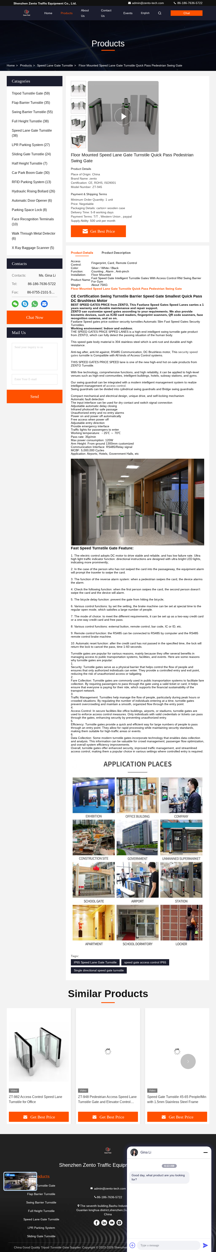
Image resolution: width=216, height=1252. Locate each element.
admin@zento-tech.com (148, 3)
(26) (33, 191)
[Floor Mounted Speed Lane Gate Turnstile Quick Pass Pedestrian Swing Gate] (123, 116)
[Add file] (132, 1245)
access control (116, 385)
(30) (31, 172)
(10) (33, 221)
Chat (187, 13)
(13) (31, 182)
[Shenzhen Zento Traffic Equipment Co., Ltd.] (27, 13)
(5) (33, 248)
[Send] (205, 1245)
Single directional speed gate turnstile (99, 970)
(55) (32, 112)
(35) (31, 102)
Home (48, 13)
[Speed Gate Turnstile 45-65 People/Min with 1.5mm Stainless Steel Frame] (108, 1051)
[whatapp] (34, 304)
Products (67, 13)
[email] (44, 304)
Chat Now (34, 317)
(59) (31, 93)
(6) (32, 200)
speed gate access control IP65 (145, 962)
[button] (78, 146)
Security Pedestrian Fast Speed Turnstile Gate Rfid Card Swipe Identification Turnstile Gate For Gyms (175, 1100)
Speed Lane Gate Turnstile (55, 65)
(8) (29, 210)
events (127, 13)
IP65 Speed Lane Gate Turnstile (95, 962)
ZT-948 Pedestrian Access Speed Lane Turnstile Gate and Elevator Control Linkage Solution (38, 1100)
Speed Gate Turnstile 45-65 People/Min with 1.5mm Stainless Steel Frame (107, 1099)
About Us (85, 13)
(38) (30, 121)
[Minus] (205, 1152)
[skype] (25, 304)
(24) (31, 154)
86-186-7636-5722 (189, 3)
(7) (29, 163)
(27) (31, 145)
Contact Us (106, 13)
